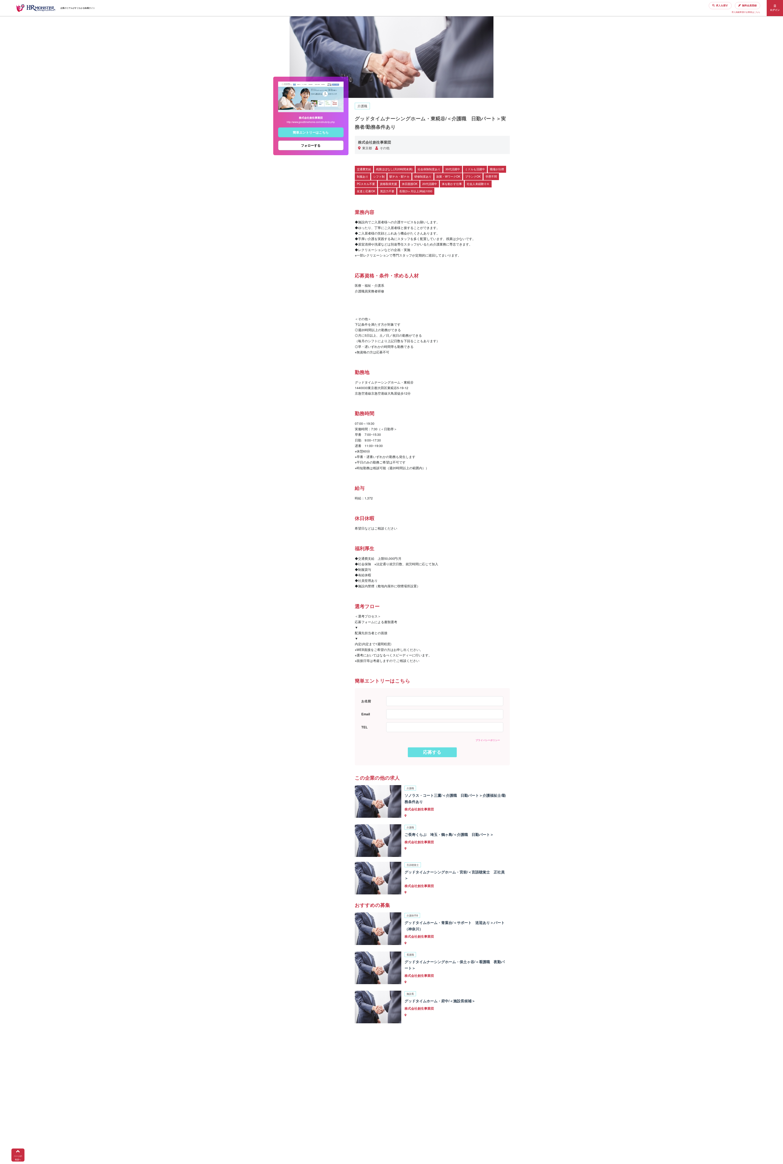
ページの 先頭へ (18, 1158)
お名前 (366, 701)
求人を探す (722, 5)
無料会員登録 (749, 5)
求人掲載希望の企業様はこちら (746, 12)
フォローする (311, 145)
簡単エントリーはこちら (311, 132)
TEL (364, 727)
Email (365, 714)
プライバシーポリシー (488, 740)
